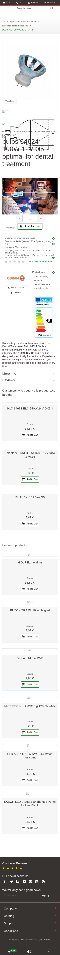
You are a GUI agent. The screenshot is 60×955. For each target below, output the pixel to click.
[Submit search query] (52, 8)
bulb (36, 276)
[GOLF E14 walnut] (30, 554)
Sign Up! (46, 895)
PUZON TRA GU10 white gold (30, 610)
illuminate (38, 280)
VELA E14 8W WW (30, 658)
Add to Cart (32, 434)
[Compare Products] (30, 951)
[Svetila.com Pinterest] (44, 882)
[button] (50, 2)
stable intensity (41, 288)
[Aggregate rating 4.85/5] (12, 868)
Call (21, 3)
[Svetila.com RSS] (18, 882)
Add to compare (17, 287)
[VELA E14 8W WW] (30, 650)
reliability (44, 276)
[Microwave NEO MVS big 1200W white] (30, 698)
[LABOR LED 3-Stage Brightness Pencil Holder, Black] (30, 794)
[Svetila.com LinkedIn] (37, 882)
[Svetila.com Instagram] (31, 882)
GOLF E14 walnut (30, 562)
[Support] (55, 922)
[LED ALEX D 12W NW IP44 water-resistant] (30, 746)
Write (8, 3)
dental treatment (42, 284)
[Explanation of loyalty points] (53, 257)
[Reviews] (53, 380)
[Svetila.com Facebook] (5, 882)
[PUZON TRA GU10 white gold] (30, 602)
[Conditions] (55, 930)
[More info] (53, 374)
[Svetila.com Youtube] (25, 882)
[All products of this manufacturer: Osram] (16, 278)
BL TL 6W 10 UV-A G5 (30, 497)
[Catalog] (55, 915)
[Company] (55, 907)
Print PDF (18, 293)
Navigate (35, 3)
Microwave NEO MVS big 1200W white (30, 706)
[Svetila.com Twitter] (12, 882)
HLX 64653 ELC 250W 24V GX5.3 (30, 408)
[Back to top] (49, 951)
